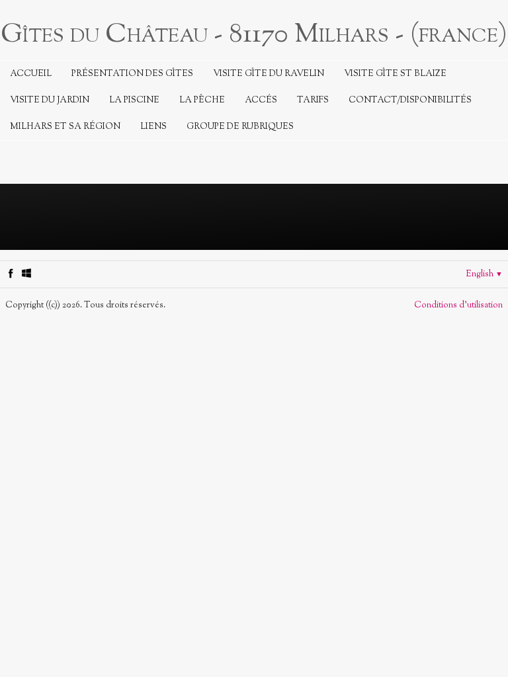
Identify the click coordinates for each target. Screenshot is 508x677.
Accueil (31, 74)
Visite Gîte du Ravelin (268, 74)
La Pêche (202, 100)
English (484, 274)
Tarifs (313, 100)
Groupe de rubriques (240, 127)
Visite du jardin (49, 100)
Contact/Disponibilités (410, 100)
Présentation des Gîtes (132, 74)
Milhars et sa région (65, 127)
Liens (153, 127)
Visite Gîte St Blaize (395, 74)
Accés (261, 100)
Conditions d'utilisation (458, 305)
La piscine (134, 100)
